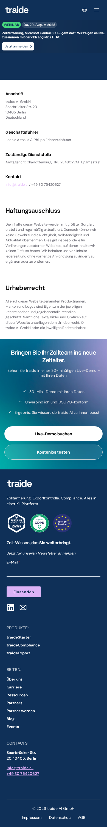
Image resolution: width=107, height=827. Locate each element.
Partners (14, 702)
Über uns (14, 679)
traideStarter (19, 637)
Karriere (14, 687)
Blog (11, 718)
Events (13, 726)
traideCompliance (23, 645)
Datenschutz (60, 817)
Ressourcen (17, 695)
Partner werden (21, 710)
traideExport (18, 653)
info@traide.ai (16, 184)
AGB (81, 817)
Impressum (32, 817)
